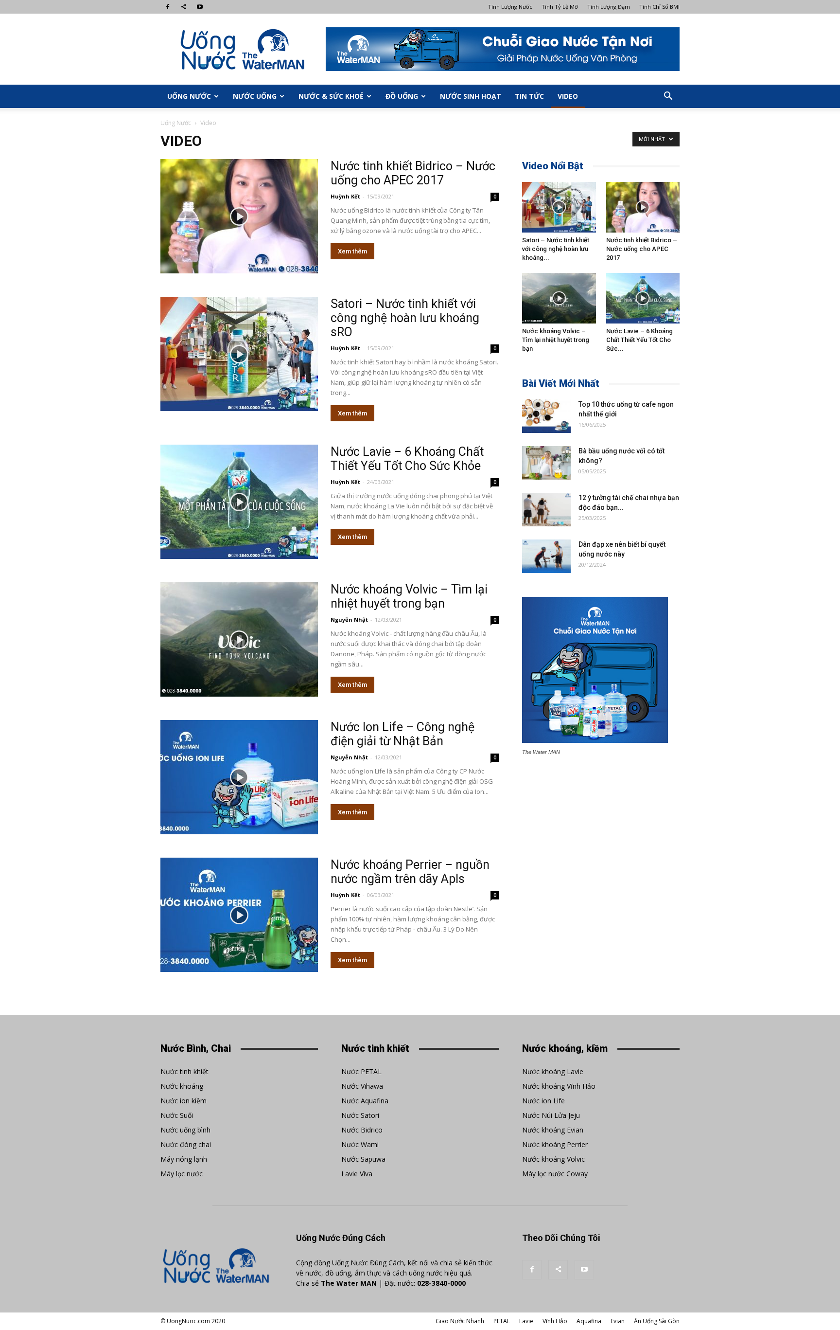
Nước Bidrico (362, 1129)
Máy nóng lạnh (183, 1159)
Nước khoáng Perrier (555, 1144)
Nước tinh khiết (184, 1071)
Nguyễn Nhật (349, 619)
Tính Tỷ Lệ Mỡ (560, 6)
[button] (668, 96)
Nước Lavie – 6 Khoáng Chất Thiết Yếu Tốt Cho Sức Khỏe (407, 459)
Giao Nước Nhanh (460, 1321)
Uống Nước (189, 96)
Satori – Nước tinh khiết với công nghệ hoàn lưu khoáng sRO (405, 318)
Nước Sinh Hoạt (470, 96)
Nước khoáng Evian (552, 1129)
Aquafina (589, 1321)
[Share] (183, 7)
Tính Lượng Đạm (608, 6)
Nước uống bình (185, 1129)
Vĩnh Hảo (554, 1321)
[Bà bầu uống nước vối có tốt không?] (546, 463)
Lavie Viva (356, 1173)
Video (568, 96)
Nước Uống (255, 96)
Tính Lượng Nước (510, 6)
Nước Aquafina (364, 1100)
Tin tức (529, 96)
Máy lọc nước (181, 1173)
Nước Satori (360, 1115)
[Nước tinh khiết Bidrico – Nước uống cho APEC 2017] (239, 216)
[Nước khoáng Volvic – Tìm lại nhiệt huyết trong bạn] (239, 639)
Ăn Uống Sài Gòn (657, 1321)
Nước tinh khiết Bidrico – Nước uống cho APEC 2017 (413, 173)
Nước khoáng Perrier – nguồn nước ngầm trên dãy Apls (410, 872)
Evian (618, 1321)
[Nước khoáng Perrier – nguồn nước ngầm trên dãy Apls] (239, 915)
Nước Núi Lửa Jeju (551, 1115)
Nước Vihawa (362, 1086)
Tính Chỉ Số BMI (659, 6)
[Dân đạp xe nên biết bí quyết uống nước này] (546, 556)
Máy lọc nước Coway (555, 1173)
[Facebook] (167, 7)
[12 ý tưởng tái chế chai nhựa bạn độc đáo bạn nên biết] (546, 509)
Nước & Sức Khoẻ (331, 96)
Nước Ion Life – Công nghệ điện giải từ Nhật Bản (402, 734)
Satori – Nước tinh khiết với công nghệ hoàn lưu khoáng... (555, 248)
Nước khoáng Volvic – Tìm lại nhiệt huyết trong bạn (409, 596)
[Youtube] (199, 7)
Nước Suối (176, 1115)
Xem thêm (352, 251)
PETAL (501, 1321)
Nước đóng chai (185, 1144)
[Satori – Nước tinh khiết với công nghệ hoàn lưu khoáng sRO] (239, 354)
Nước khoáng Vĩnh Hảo (558, 1086)
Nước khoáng (181, 1086)
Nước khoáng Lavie (552, 1071)
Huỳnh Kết (345, 196)
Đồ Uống (401, 96)
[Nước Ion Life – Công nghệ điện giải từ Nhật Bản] (239, 777)
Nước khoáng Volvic (553, 1159)
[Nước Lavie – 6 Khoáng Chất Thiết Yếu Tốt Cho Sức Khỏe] (239, 502)
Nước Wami (360, 1144)
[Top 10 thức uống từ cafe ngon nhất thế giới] (546, 416)
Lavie (526, 1321)
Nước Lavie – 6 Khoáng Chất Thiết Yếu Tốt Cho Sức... (639, 339)
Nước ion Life (543, 1100)
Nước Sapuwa (363, 1159)
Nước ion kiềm (183, 1100)
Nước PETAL (361, 1071)
